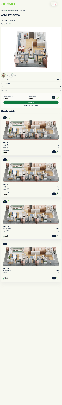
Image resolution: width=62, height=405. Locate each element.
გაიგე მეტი (31, 102)
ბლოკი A (9, 10)
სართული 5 (16, 10)
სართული (13, 20)
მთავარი (3, 10)
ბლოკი (4, 20)
